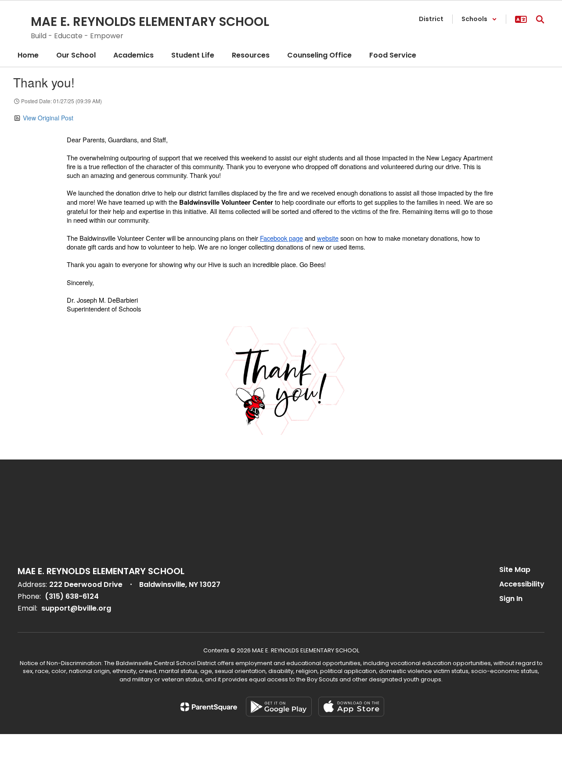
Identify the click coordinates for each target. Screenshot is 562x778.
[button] (479, 19)
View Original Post (48, 117)
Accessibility (521, 584)
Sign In (510, 598)
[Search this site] (540, 19)
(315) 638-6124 (72, 596)
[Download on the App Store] (351, 706)
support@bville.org (76, 608)
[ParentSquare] (208, 706)
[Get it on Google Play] (279, 706)
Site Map (514, 570)
